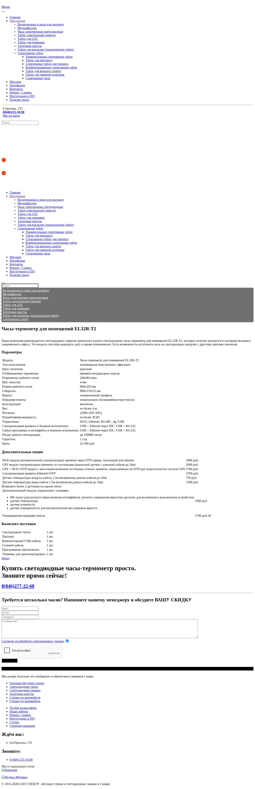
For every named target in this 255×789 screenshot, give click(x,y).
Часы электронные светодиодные (40, 31)
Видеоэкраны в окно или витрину (41, 24)
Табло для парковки (31, 42)
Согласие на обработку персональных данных (33, 641)
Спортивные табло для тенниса (47, 64)
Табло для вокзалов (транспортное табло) (46, 49)
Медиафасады (27, 28)
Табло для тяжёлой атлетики (45, 74)
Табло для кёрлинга (39, 60)
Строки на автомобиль (25, 697)
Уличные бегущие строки (27, 683)
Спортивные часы (38, 78)
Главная (15, 17)
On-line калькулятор (23, 708)
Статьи (14, 722)
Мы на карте (11, 115)
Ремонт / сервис (20, 715)
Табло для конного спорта (43, 71)
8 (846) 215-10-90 (21, 759)
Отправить (9, 660)
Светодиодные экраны (25, 690)
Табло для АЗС (28, 38)
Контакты (16, 89)
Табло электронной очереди (37, 35)
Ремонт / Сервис (21, 92)
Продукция (17, 21)
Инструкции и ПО (22, 96)
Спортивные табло (30, 53)
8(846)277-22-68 (18, 586)
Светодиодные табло (24, 686)
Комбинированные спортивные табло (51, 67)
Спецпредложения (22, 725)
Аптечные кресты (30, 46)
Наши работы (19, 711)
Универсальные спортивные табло (49, 56)
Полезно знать (19, 99)
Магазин (15, 81)
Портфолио (17, 85)
